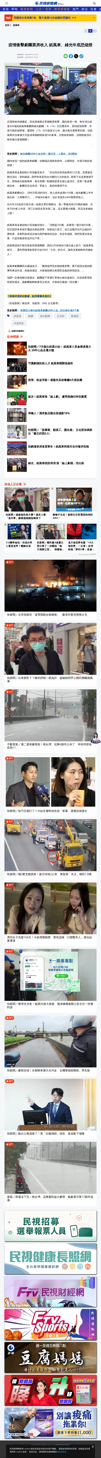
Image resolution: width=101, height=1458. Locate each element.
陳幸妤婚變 (62, 9)
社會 (93, 9)
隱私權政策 (62, 1451)
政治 (85, 9)
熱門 (76, 9)
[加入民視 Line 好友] (50, 972)
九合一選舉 (44, 9)
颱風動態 (27, 9)
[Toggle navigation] (6, 3)
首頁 (6, 9)
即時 (15, 9)
